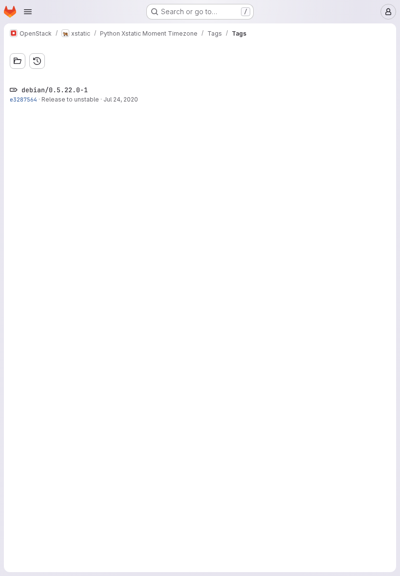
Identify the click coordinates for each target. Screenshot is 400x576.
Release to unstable (70, 99)
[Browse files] (17, 61)
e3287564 (23, 99)
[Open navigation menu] (28, 12)
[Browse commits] (37, 61)
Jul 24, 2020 (120, 99)
